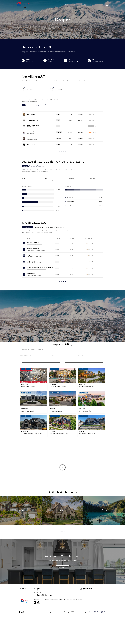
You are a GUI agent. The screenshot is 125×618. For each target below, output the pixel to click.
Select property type (25, 355)
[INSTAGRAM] (94, 612)
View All (62, 531)
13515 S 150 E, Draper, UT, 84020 (34, 275)
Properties (73, 4)
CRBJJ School (30, 144)
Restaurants (29, 105)
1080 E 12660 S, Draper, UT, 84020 (34, 256)
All (24, 105)
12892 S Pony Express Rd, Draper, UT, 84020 (36, 269)
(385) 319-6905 (87, 590)
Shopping (37, 105)
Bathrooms (51, 355)
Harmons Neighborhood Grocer (33, 131)
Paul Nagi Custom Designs (33, 138)
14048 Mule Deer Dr (32, 126)
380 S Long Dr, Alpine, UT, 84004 (34, 262)
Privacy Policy (81, 612)
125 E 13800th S (30, 133)
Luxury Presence (52, 612)
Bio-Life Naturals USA (32, 125)
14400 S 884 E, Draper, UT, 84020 (34, 244)
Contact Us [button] (62, 567)
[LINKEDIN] (97, 612)
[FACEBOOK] (90, 612)
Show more (62, 151)
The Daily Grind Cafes (32, 120)
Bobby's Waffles (31, 114)
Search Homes (62, 443)
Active (44, 105)
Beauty (49, 105)
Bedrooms (80, 355)
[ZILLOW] (101, 612)
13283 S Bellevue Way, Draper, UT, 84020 (36, 250)
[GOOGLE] (105, 612)
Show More (62, 281)
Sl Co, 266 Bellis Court (32, 139)
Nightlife (55, 105)
